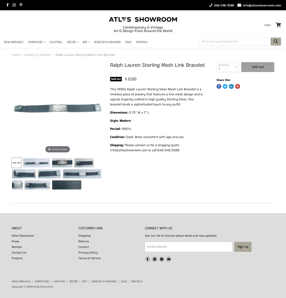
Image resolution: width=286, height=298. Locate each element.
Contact (83, 247)
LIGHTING (56, 42)
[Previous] (15, 108)
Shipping (84, 235)
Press (15, 241)
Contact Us (19, 252)
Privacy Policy (88, 252)
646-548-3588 (223, 5)
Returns (83, 241)
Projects (17, 258)
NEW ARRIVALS (13, 42)
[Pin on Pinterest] (237, 86)
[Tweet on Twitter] (225, 86)
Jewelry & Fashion (38, 55)
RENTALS (142, 42)
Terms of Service (89, 258)
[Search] (276, 41)
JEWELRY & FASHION (107, 42)
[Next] (100, 108)
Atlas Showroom (23, 235)
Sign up (242, 246)
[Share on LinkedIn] (231, 86)
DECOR (71, 42)
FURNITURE (35, 42)
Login (267, 25)
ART (85, 42)
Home (16, 55)
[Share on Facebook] (219, 86)
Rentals (17, 247)
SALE (128, 42)
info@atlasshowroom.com (261, 5)
